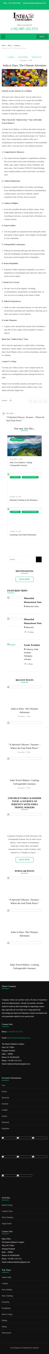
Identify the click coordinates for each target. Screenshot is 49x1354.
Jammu (4, 1116)
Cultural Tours (7, 1211)
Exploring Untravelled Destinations (23, 535)
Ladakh (4, 1110)
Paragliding (6, 1308)
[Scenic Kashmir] (11, 645)
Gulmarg (29, 649)
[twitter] (22, 7)
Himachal (29, 606)
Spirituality (37, 57)
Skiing (4, 1327)
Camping (10, 57)
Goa (3, 1085)
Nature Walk (6, 1277)
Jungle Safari (7, 1224)
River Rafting (7, 1290)
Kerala (4, 1091)
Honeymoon (6, 1333)
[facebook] (20, 7)
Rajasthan (5, 1128)
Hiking (4, 1320)
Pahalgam (28, 656)
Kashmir (27, 653)
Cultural (5, 1283)
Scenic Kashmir (32, 645)
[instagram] (27, 7)
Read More (24, 579)
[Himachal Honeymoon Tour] (14, 598)
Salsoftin (36, 1348)
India (36, 606)
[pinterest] (29, 7)
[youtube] (24, 7)
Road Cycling (7, 1205)
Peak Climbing (7, 1217)
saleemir (4, 400)
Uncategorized (30, 477)
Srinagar (27, 659)
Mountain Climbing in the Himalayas (24, 500)
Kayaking (5, 1302)
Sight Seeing (23, 57)
